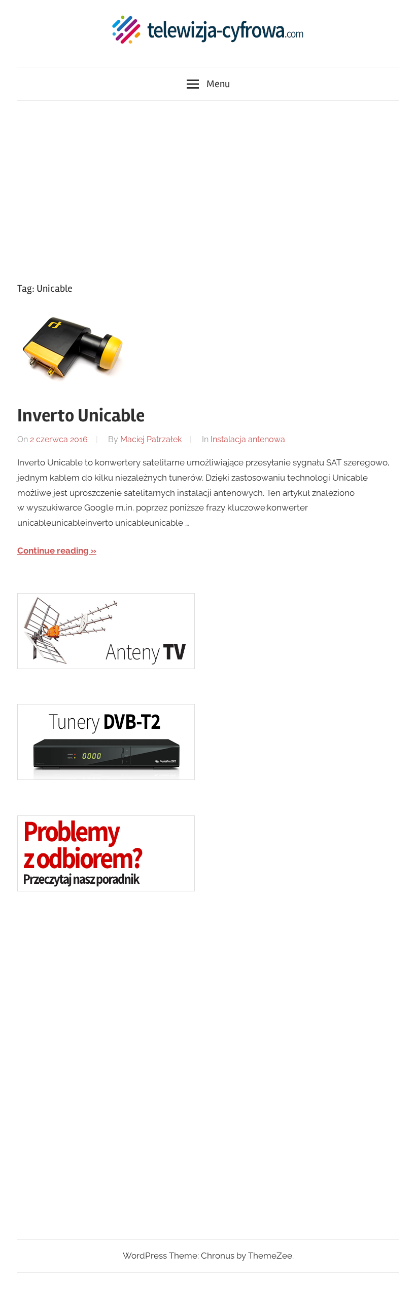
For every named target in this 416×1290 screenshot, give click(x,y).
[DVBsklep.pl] (106, 666)
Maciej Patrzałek (151, 439)
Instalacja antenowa (248, 439)
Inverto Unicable (81, 416)
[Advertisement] (208, 189)
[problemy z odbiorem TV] (106, 888)
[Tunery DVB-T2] (106, 777)
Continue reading (53, 550)
